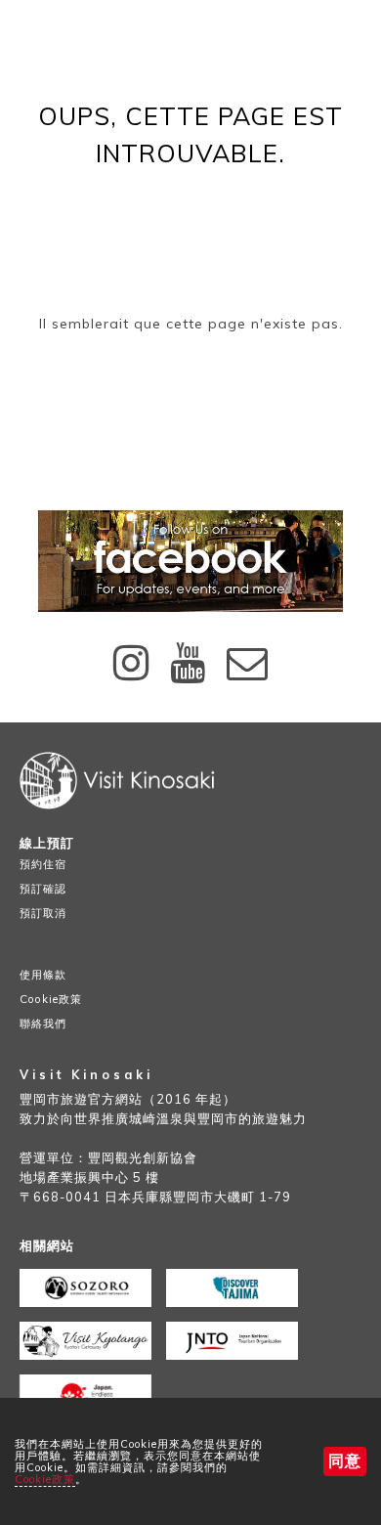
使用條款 (43, 974)
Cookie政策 (45, 1479)
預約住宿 (43, 864)
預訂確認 (43, 888)
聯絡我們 (43, 1023)
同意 (344, 1460)
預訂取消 (43, 913)
